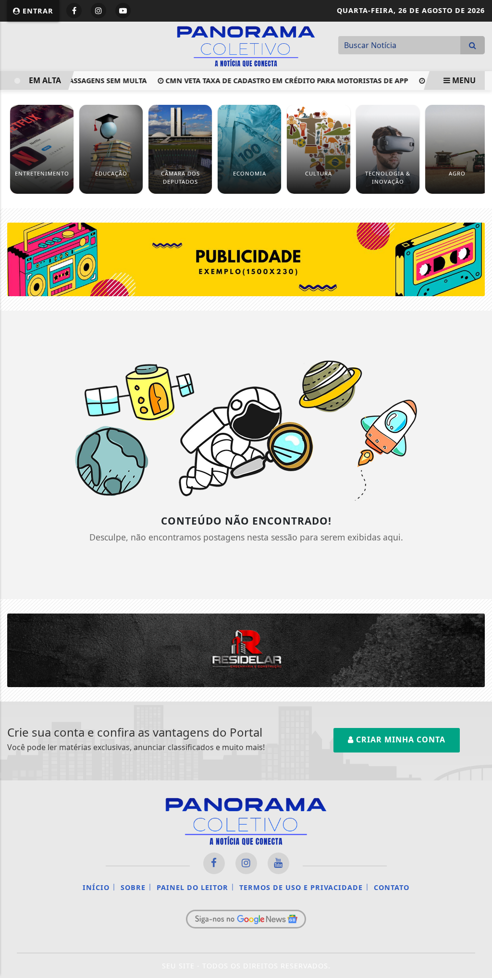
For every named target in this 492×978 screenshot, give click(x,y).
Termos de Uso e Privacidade (301, 887)
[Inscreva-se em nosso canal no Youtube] (278, 863)
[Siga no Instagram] (98, 10)
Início (96, 887)
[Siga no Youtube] (123, 10)
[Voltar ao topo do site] (477, 586)
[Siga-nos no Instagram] (246, 863)
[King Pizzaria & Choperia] (246, 258)
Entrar (36, 10)
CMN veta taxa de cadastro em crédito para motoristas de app (276, 80)
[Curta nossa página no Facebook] (214, 863)
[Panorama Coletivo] (246, 45)
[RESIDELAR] (246, 649)
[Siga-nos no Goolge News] (246, 919)
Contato (391, 887)
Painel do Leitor (192, 887)
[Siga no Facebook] (74, 10)
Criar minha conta (399, 739)
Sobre (133, 887)
